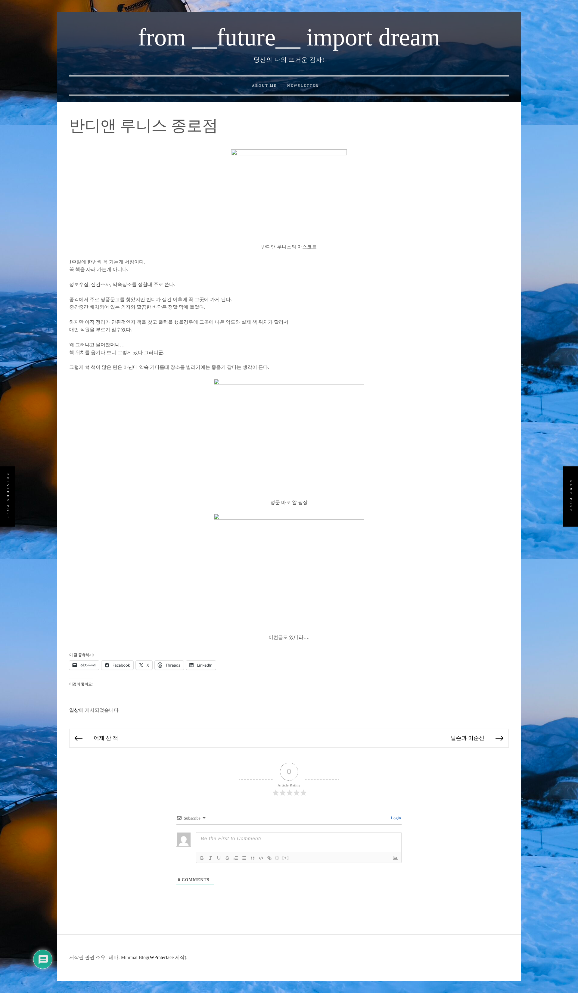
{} (277, 857)
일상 (74, 710)
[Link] (269, 858)
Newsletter (303, 85)
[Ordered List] (236, 858)
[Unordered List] (244, 858)
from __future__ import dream (289, 37)
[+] (285, 857)
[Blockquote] (252, 858)
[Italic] (210, 858)
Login (395, 818)
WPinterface (162, 957)
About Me (264, 85)
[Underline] (219, 858)
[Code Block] (261, 858)
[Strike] (227, 858)
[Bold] (202, 858)
